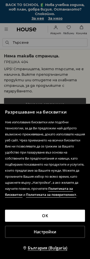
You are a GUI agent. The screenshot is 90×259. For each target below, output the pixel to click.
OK (45, 215)
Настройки (45, 232)
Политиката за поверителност (51, 194)
